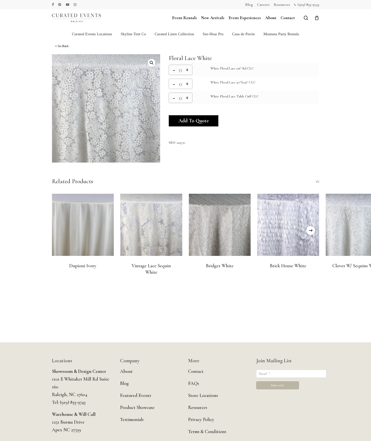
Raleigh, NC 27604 (69, 394)
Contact (196, 371)
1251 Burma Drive (68, 422)
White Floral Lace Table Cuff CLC (234, 96)
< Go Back (62, 46)
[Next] (310, 230)
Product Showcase (137, 407)
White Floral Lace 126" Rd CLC (232, 68)
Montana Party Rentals (281, 34)
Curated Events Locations (92, 34)
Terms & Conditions (207, 431)
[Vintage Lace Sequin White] (151, 225)
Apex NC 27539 (66, 430)
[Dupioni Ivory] (83, 225)
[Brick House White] (288, 225)
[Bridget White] (220, 225)
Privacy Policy (201, 419)
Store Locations (203, 395)
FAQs (193, 383)
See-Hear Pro (213, 34)
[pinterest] (60, 4)
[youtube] (67, 4)
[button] (151, 63)
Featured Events (135, 395)
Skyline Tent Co (133, 34)
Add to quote (193, 121)
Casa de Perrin (243, 34)
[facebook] (53, 4)
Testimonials (132, 419)
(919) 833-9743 (72, 402)
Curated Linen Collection (174, 34)
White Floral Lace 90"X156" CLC (233, 82)
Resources (197, 407)
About (126, 371)
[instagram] (75, 4)
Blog (124, 383)
